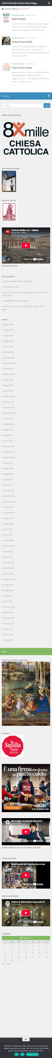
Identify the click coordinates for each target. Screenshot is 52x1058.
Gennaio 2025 (9, 402)
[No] (49, 1050)
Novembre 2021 (9, 546)
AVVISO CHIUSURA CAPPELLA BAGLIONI (18, 281)
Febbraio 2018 (9, 618)
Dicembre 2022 (9, 496)
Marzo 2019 (8, 601)
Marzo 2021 (8, 557)
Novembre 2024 (9, 413)
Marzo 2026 (8, 346)
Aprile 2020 (8, 596)
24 (19, 957)
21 (46, 953)
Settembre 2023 (9, 457)
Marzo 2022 (8, 535)
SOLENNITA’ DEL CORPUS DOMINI (16, 301)
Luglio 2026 (8, 330)
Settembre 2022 (9, 513)
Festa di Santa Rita (22, 41)
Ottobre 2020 (8, 574)
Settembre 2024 (9, 424)
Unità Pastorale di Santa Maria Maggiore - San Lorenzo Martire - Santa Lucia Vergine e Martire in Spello (20, 3)
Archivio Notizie (18, 15)
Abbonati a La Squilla (11, 287)
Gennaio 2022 (9, 540)
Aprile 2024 (8, 435)
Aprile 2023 (8, 479)
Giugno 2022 (8, 518)
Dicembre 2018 (9, 607)
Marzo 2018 (8, 612)
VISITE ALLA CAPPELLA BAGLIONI (14, 660)
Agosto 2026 (8, 324)
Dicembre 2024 (9, 407)
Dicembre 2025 (9, 358)
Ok (16, 1054)
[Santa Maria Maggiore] (9, 191)
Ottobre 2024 (8, 418)
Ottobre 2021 (8, 551)
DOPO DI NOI (19, 19)
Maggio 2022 (8, 524)
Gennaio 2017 (9, 640)
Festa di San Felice (22, 67)
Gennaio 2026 (9, 352)
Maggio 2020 (8, 590)
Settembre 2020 (9, 579)
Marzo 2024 (8, 441)
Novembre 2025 (9, 363)
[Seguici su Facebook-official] (48, 95)
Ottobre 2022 (8, 507)
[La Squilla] (13, 756)
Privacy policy (32, 1054)
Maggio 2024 (8, 430)
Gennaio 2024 (9, 446)
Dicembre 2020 (9, 568)
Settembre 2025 (9, 374)
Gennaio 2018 (9, 623)
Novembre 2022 (9, 502)
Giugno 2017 (8, 629)
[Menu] (49, 3)
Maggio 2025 (8, 385)
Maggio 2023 (8, 474)
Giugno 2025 (8, 380)
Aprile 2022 (8, 529)
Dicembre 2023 (9, 452)
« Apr (4, 964)
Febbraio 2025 (9, 396)
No (22, 1054)
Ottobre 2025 (8, 369)
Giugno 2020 (8, 585)
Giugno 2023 (8, 468)
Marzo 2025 (8, 391)
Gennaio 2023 (9, 490)
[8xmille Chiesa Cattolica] (26, 159)
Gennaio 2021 (9, 562)
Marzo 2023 (8, 485)
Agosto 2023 (8, 463)
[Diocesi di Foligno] (9, 220)
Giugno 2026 (8, 335)
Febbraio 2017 (9, 634)
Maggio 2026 (8, 341)
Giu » (9, 964)
